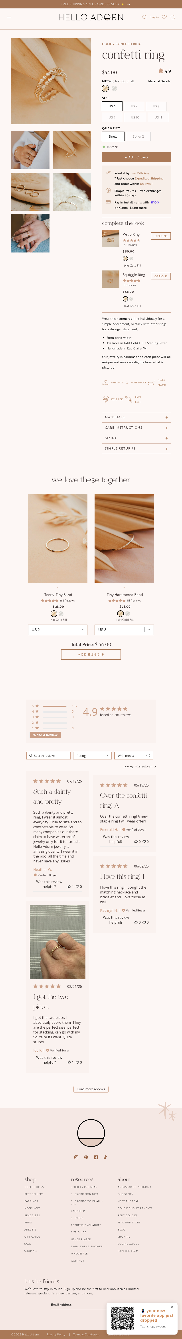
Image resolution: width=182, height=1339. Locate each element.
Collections (34, 1187)
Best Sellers (34, 1194)
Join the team (128, 1250)
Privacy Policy (56, 1334)
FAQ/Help (78, 1211)
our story (125, 1194)
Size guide (78, 1232)
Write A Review (45, 735)
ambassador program (134, 1187)
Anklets (30, 1229)
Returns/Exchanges (86, 1225)
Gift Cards (32, 1236)
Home (107, 44)
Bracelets (32, 1215)
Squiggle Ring (134, 275)
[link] (54, 729)
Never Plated (81, 1239)
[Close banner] (172, 1307)
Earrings (31, 1201)
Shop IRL (124, 1236)
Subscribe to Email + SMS (87, 1202)
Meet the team (128, 1201)
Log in (154, 17)
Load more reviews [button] (91, 1089)
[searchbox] (48, 755)
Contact (77, 1260)
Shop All (31, 1250)
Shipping (77, 1218)
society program (84, 1187)
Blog (121, 1229)
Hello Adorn (30, 1334)
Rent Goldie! (127, 1215)
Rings (28, 1222)
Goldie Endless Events (135, 1208)
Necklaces (32, 1208)
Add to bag (136, 157)
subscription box (84, 1194)
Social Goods (128, 1243)
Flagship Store (129, 1222)
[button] (9, 17)
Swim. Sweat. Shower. (87, 1246)
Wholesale (79, 1253)
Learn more (138, 207)
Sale (27, 1243)
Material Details (159, 81)
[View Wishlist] (164, 17)
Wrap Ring (131, 234)
